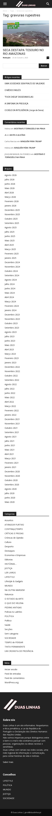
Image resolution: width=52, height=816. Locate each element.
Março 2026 (10, 197)
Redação (6, 58)
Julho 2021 (9, 441)
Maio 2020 (10, 502)
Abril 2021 (9, 454)
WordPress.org (11, 682)
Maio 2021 (10, 449)
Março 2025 (10, 249)
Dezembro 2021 (12, 419)
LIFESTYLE (10, 577)
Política (8, 620)
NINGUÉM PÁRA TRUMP (30, 141)
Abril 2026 (9, 192)
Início (5, 11)
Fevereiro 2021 (12, 462)
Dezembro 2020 (12, 471)
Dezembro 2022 (12, 367)
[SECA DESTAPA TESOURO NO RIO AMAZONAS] (26, 33)
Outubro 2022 (11, 375)
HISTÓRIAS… (11, 563)
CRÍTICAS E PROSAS (14, 533)
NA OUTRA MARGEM (15, 590)
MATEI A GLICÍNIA (17, 135)
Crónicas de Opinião (14, 537)
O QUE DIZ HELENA (14, 603)
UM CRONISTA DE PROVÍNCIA (19, 651)
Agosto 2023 (11, 332)
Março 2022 (10, 406)
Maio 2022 (10, 397)
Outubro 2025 (11, 218)
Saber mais (8, 762)
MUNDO (9, 585)
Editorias (9, 559)
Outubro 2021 (11, 428)
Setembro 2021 (12, 432)
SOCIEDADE (10, 638)
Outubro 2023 (11, 323)
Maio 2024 (10, 292)
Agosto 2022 (11, 384)
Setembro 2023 (12, 327)
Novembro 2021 (12, 423)
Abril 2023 (9, 349)
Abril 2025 (9, 244)
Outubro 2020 (11, 480)
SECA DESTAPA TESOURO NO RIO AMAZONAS (23, 51)
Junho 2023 (10, 340)
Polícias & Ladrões (13, 611)
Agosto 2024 (11, 279)
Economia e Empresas (15, 555)
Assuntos (9, 520)
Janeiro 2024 (10, 310)
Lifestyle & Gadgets (14, 581)
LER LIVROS (10, 572)
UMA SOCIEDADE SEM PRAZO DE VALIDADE (25, 83)
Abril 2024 (9, 297)
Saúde (7, 625)
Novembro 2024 (12, 266)
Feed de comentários (15, 678)
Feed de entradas (13, 673)
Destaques (10, 550)
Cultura (8, 542)
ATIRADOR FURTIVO (14, 524)
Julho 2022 (9, 388)
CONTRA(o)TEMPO (14, 529)
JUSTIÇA (8, 568)
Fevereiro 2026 (12, 201)
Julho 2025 (9, 231)
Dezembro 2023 (12, 314)
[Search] (48, 4)
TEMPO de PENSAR (14, 642)
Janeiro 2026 (10, 205)
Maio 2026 (10, 188)
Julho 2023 (9, 336)
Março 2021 (10, 458)
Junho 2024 (10, 288)
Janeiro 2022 (10, 414)
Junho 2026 (10, 183)
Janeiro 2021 (10, 467)
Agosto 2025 (11, 227)
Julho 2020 (9, 493)
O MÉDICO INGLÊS (13, 90)
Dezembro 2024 (12, 262)
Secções (8, 629)
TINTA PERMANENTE (15, 646)
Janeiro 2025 (10, 258)
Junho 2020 (10, 497)
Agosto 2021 (11, 436)
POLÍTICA (9, 616)
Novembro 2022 (12, 371)
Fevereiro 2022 (12, 410)
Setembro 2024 (12, 275)
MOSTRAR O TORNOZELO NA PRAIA (29, 128)
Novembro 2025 (12, 214)
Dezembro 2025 (12, 210)
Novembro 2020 (12, 475)
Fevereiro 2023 (12, 358)
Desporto (9, 546)
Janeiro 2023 (10, 362)
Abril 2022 (9, 401)
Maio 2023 (10, 345)
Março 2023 (10, 353)
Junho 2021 (10, 445)
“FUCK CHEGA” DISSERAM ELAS (19, 97)
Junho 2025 (10, 236)
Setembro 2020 (12, 484)
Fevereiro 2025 (12, 253)
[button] (5, 4)
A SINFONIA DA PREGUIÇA (16, 103)
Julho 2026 (9, 179)
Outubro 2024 (11, 271)
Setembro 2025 (12, 223)
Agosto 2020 (11, 489)
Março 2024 (10, 301)
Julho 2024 (9, 284)
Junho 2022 (10, 393)
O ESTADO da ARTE (14, 598)
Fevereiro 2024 (12, 305)
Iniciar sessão (11, 669)
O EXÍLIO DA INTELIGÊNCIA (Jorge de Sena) (24, 110)
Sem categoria (11, 633)
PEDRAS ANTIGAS (13, 607)
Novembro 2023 (12, 319)
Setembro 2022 (12, 380)
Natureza (9, 594)
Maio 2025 (10, 240)
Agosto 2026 (11, 175)
